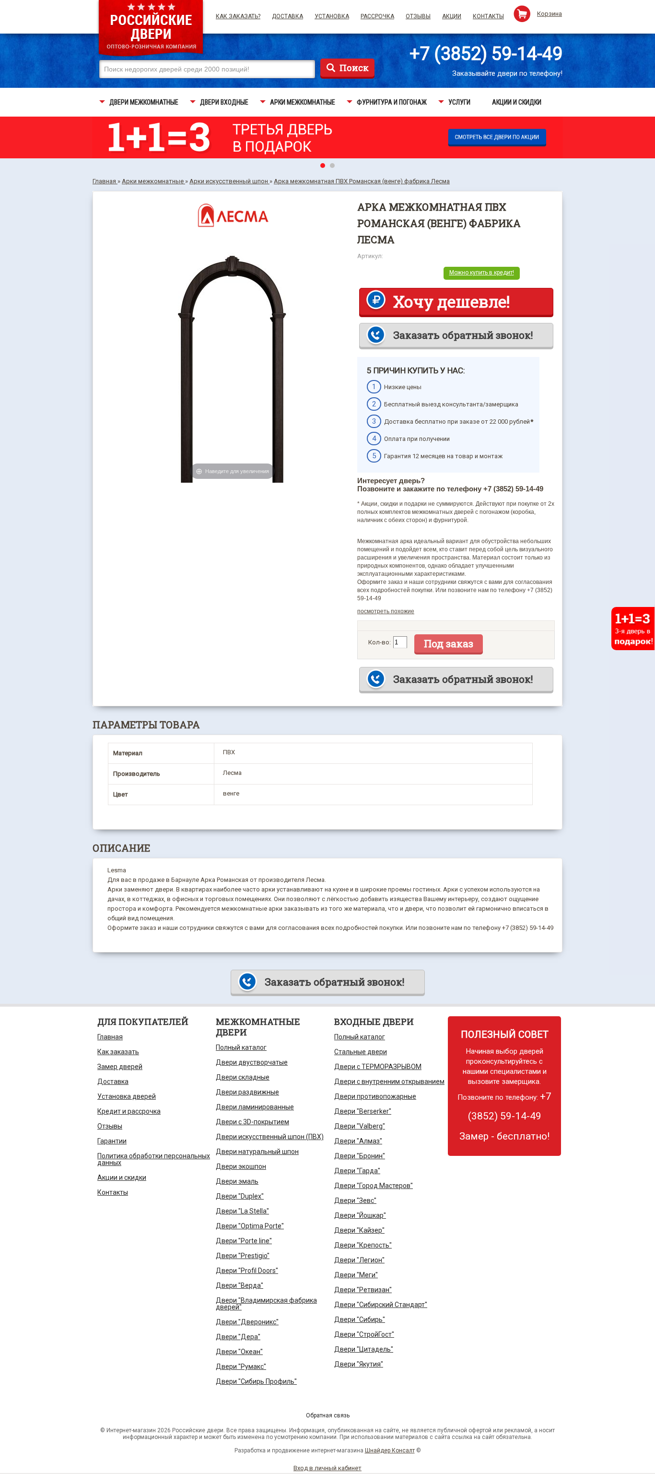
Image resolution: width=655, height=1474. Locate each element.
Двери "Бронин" (359, 1156)
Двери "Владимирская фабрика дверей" (266, 1303)
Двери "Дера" (238, 1337)
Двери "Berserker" (362, 1111)
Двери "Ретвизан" (363, 1290)
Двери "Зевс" (355, 1200)
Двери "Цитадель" (363, 1349)
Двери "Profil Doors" (247, 1270)
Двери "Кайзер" (359, 1230)
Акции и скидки (121, 1177)
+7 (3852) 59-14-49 (485, 53)
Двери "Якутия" (358, 1364)
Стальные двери (360, 1052)
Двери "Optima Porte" (250, 1226)
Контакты (488, 16)
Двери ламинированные (255, 1107)
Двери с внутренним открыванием (389, 1081)
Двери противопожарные (375, 1096)
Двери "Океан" (239, 1351)
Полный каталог (241, 1047)
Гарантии (112, 1141)
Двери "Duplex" (240, 1196)
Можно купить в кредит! (481, 272)
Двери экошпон (241, 1166)
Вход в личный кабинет (327, 1468)
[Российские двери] (151, 29)
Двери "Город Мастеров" (373, 1185)
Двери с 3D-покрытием (252, 1122)
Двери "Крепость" (363, 1245)
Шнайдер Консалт (390, 1450)
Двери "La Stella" (242, 1211)
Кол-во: (379, 642)
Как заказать (118, 1052)
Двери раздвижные (247, 1092)
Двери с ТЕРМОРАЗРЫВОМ (377, 1066)
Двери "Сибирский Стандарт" (380, 1304)
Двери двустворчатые (252, 1062)
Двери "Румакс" (241, 1366)
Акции (451, 16)
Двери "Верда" (239, 1285)
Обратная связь (328, 1415)
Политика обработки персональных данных (153, 1159)
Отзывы (418, 16)
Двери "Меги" (356, 1275)
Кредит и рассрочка (129, 1111)
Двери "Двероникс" (247, 1322)
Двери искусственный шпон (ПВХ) (270, 1137)
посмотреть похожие (385, 611)
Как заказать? (238, 16)
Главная (110, 1037)
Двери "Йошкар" (360, 1215)
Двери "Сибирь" (359, 1319)
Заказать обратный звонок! (463, 335)
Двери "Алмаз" (358, 1141)
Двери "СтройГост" (364, 1334)
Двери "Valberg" (359, 1126)
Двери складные (242, 1077)
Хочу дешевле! (451, 301)
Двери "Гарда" (357, 1171)
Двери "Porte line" (244, 1241)
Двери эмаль (237, 1181)
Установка (332, 16)
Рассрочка (377, 16)
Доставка (287, 16)
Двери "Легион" (359, 1260)
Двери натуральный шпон (257, 1151)
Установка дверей (126, 1096)
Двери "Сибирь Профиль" (256, 1381)
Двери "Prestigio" (242, 1256)
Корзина (549, 13)
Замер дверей (119, 1066)
